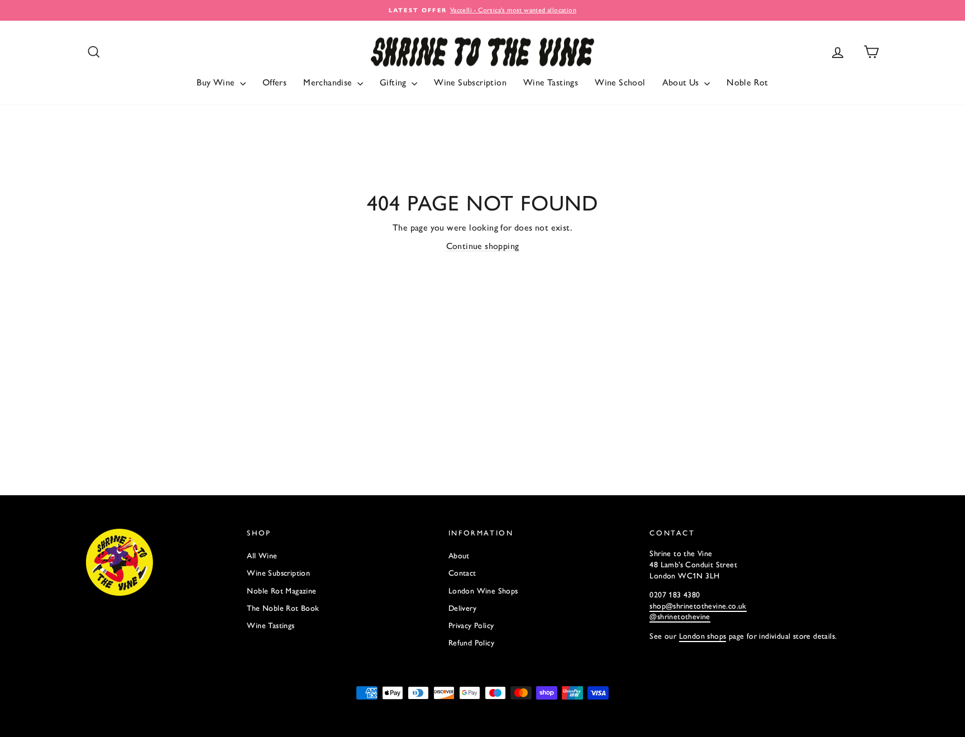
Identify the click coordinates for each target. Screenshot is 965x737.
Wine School (620, 82)
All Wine (262, 556)
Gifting (394, 82)
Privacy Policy (471, 625)
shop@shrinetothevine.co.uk (697, 606)
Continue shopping (482, 246)
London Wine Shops (483, 591)
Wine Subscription (470, 82)
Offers (274, 82)
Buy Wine (217, 82)
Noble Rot (747, 82)
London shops (703, 636)
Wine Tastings (550, 82)
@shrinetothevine (679, 616)
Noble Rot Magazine (281, 591)
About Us (682, 82)
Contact (462, 573)
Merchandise (329, 82)
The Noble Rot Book (283, 608)
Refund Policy (471, 643)
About (459, 556)
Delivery (462, 608)
